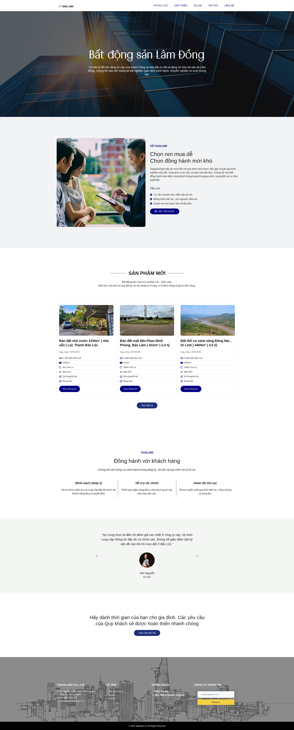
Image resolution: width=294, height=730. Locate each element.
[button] (97, 556)
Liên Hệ (229, 5)
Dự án (198, 5)
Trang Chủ (160, 5)
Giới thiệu (181, 5)
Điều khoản (161, 691)
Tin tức (213, 5)
